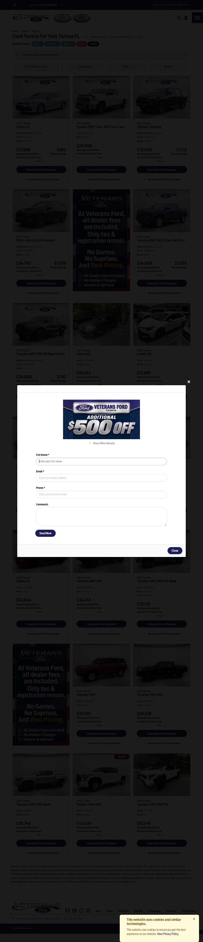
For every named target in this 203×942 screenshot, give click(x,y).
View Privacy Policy (167, 933)
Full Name (42, 454)
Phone (40, 487)
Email (40, 471)
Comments (42, 504)
